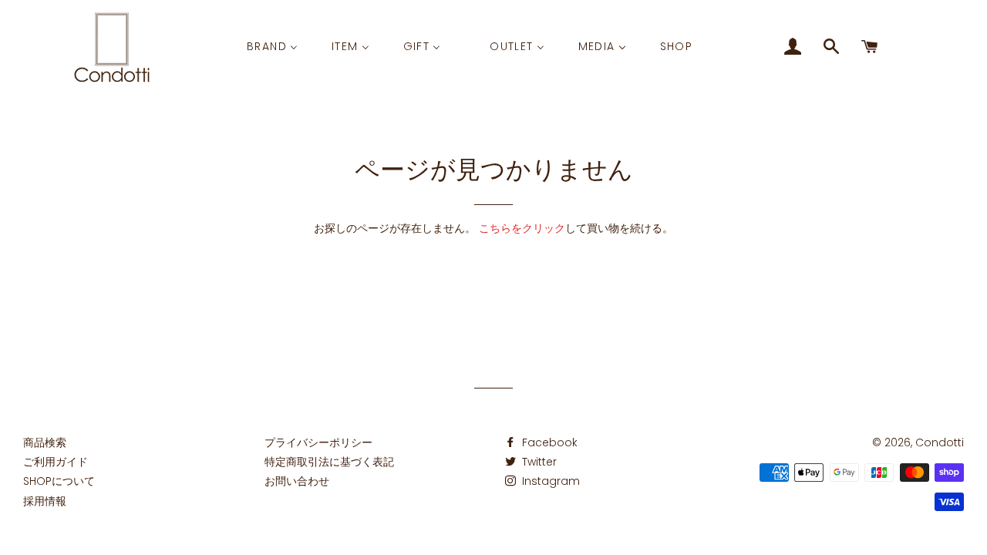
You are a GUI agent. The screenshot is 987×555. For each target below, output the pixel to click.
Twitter (538, 461)
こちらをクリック (522, 228)
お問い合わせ (296, 481)
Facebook (548, 442)
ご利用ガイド (55, 461)
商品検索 (44, 442)
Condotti (939, 442)
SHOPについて (59, 481)
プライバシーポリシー (318, 442)
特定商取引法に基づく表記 (329, 461)
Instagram (549, 481)
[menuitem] (272, 47)
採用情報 (44, 501)
